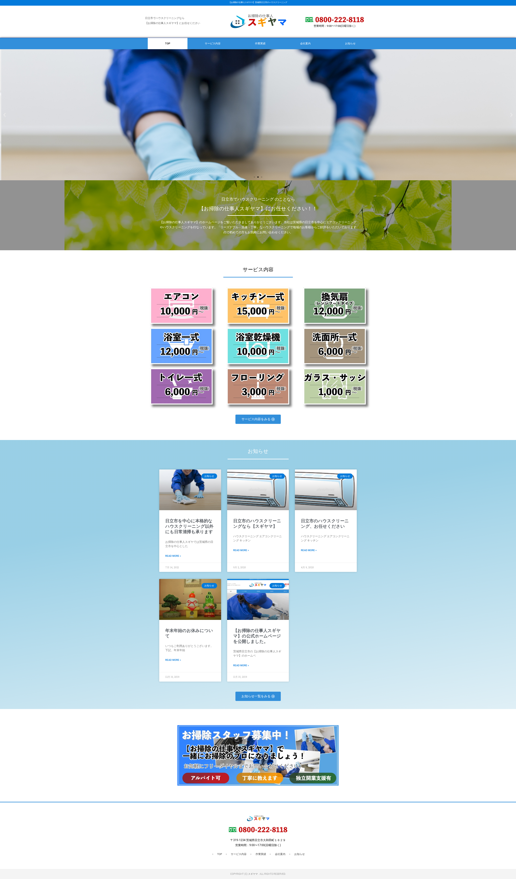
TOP (167, 43)
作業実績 (260, 43)
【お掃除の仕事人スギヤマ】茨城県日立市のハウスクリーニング (258, 2)
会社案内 (305, 43)
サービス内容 (213, 43)
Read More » (173, 556)
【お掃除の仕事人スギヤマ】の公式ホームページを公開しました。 (257, 636)
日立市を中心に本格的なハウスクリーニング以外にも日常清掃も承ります (189, 526)
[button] (4, 114)
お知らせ (350, 43)
